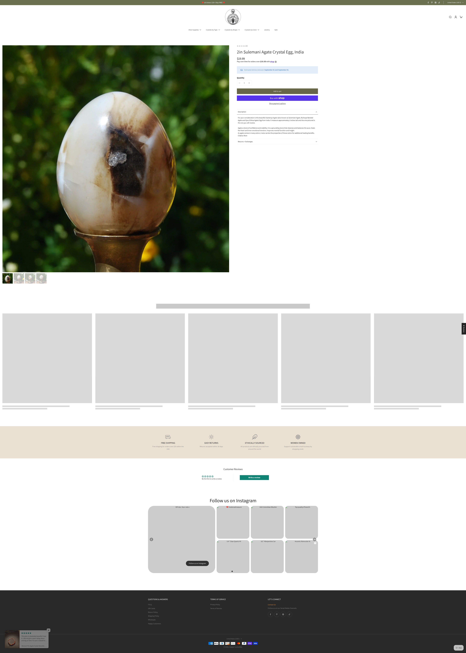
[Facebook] (428, 2)
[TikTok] (439, 2)
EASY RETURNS (211, 442)
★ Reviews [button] (464, 329)
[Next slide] (314, 539)
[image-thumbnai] (7, 278)
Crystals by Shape (231, 30)
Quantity (240, 78)
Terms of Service (216, 608)
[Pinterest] (432, 2)
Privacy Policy (215, 604)
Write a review (254, 477)
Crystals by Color (251, 30)
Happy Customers (154, 623)
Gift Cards (151, 608)
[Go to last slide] (151, 539)
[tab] (232, 571)
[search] (450, 16)
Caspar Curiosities (235, 647)
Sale (276, 30)
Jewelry (267, 30)
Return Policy (153, 612)
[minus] (239, 83)
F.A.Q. (150, 604)
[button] (277, 91)
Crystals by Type (211, 30)
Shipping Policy (153, 616)
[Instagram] (435, 2)
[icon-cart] (461, 17)
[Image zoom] (115, 158)
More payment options (277, 103)
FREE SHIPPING (168, 442)
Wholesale (152, 620)
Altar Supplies (194, 30)
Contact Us (272, 605)
